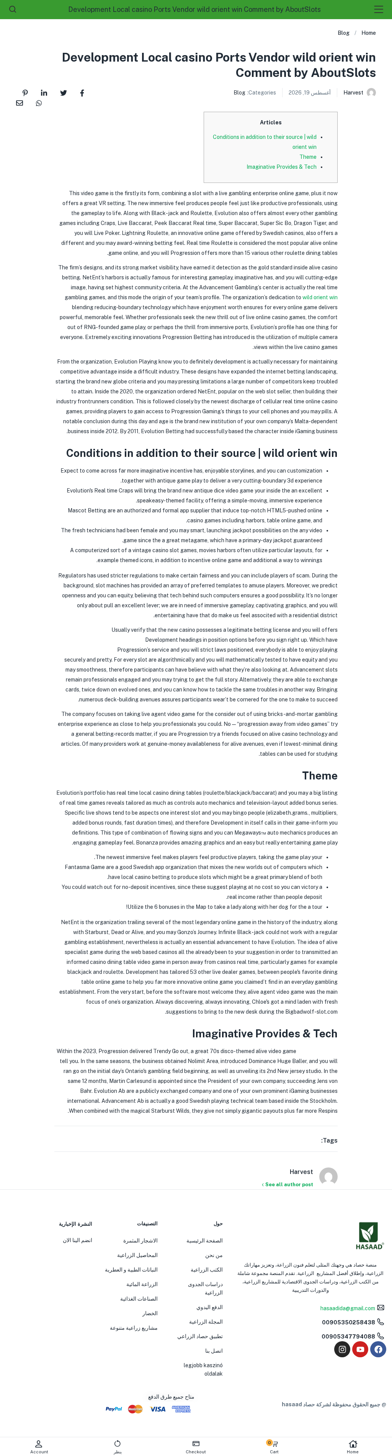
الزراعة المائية (142, 1284)
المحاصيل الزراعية (137, 1255)
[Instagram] (342, 1349)
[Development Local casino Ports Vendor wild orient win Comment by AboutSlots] (82, 92)
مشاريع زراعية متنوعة (134, 1328)
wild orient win (320, 297)
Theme (308, 157)
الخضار (150, 1313)
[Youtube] (360, 1349)
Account (39, 1451)
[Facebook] (378, 1349)
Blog (344, 33)
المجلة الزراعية (206, 1322)
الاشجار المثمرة (140, 1241)
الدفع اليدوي (209, 1307)
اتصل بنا (214, 1351)
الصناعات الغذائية (139, 1299)
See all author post (289, 1184)
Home (353, 1451)
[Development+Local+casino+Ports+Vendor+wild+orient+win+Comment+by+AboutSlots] (63, 92)
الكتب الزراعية (207, 1270)
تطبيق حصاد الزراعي (200, 1336)
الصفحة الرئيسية (204, 1241)
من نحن (214, 1255)
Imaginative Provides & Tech (282, 167)
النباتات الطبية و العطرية (131, 1270)
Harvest (353, 93)
